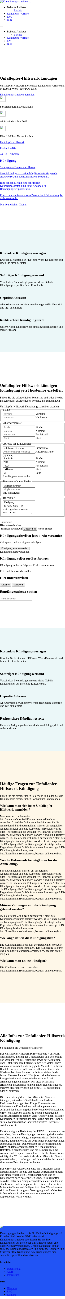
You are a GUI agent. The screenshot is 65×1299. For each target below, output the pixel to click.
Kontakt (11, 1294)
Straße (39, 427)
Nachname (41, 417)
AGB (10, 1271)
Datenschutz (13, 1268)
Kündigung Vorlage (18, 13)
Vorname (40, 413)
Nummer (40, 430)
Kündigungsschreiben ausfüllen (17, 94)
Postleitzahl (42, 434)
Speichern (18, 584)
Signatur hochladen (12, 528)
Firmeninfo (42, 447)
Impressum (13, 1274)
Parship (18, 10)
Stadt (38, 438)
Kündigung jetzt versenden (14, 548)
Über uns (12, 1288)
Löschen (5, 584)
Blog (9, 19)
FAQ (9, 16)
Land (38, 472)
